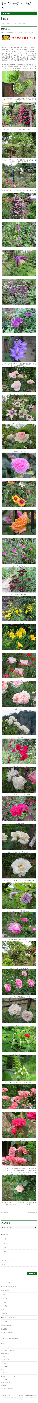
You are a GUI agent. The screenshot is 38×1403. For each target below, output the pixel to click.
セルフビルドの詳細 (7, 1333)
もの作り (4, 1239)
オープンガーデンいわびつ (8, 1286)
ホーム (3, 1279)
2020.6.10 (5, 1212)
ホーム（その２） (6, 1283)
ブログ (3, 1294)
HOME (2, 23)
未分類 (4, 1251)
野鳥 (3, 1264)
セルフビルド (5, 1298)
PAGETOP (31, 1273)
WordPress (13, 1397)
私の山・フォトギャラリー (8, 1317)
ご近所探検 (4, 1321)
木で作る (3, 1302)
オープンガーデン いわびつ (16, 1395)
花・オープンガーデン (15, 23)
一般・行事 (5, 1243)
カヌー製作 (4, 1306)
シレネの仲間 (32, 1212)
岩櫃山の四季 (5, 1290)
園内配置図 (4, 1329)
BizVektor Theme (22, 1397)
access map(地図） (6, 1325)
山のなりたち (5, 1313)
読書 (2, 1310)
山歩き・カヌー (6, 1247)
